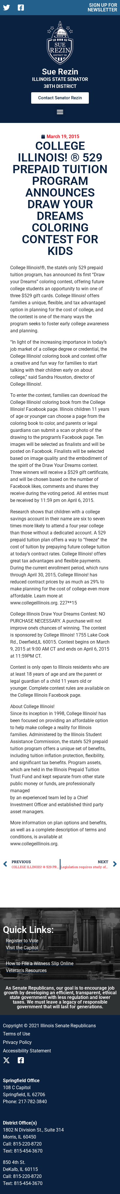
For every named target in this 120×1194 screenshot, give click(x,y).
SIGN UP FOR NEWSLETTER (102, 7)
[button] (60, 112)
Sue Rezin (60, 72)
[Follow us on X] (8, 7)
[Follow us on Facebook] (23, 7)
